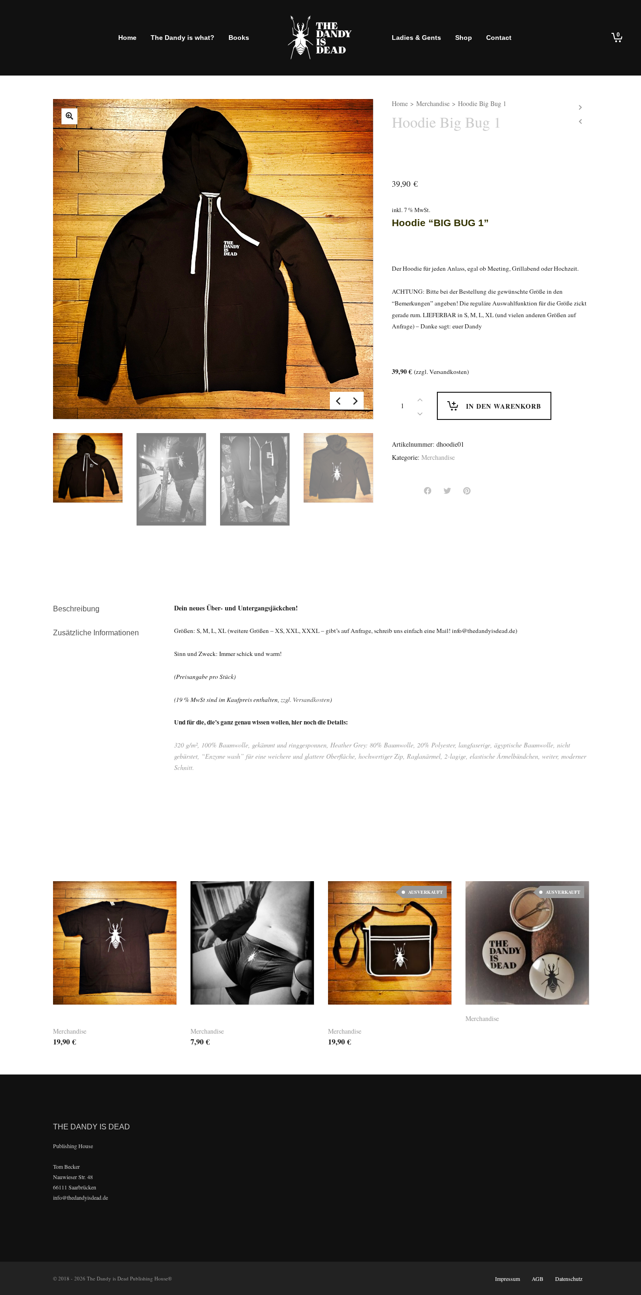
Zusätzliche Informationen (96, 633)
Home (400, 103)
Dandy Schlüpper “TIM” (234, 1020)
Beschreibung (76, 609)
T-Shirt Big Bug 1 (85, 1020)
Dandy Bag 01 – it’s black (375, 1020)
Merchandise (433, 103)
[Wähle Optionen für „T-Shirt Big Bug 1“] (99, 983)
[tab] (106, 609)
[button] (245, 983)
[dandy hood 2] (69, 116)
